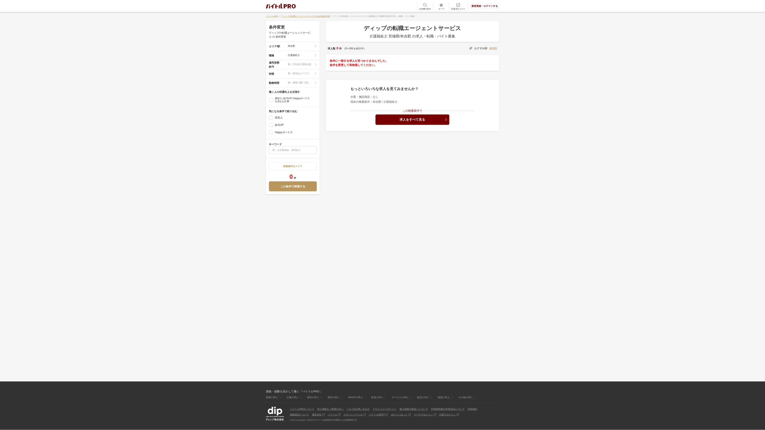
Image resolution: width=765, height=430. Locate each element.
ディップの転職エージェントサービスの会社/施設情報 (305, 16)
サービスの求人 (400, 397)
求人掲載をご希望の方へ (330, 409)
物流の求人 (444, 397)
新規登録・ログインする (485, 6)
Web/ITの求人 (355, 397)
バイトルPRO (272, 16)
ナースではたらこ (423, 414)
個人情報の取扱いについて (413, 409)
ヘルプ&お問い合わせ (358, 409)
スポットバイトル (353, 414)
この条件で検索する (292, 186)
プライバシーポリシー (384, 409)
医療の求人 (272, 397)
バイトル (332, 414)
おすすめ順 (480, 48)
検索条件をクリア (292, 166)
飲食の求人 (377, 397)
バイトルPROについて (302, 409)
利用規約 (472, 409)
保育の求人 (313, 397)
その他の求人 (465, 397)
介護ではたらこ (447, 414)
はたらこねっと (399, 414)
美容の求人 (333, 397)
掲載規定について (299, 414)
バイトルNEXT (377, 414)
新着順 (493, 48)
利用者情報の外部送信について (448, 409)
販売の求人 (423, 397)
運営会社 (317, 414)
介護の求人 (292, 397)
